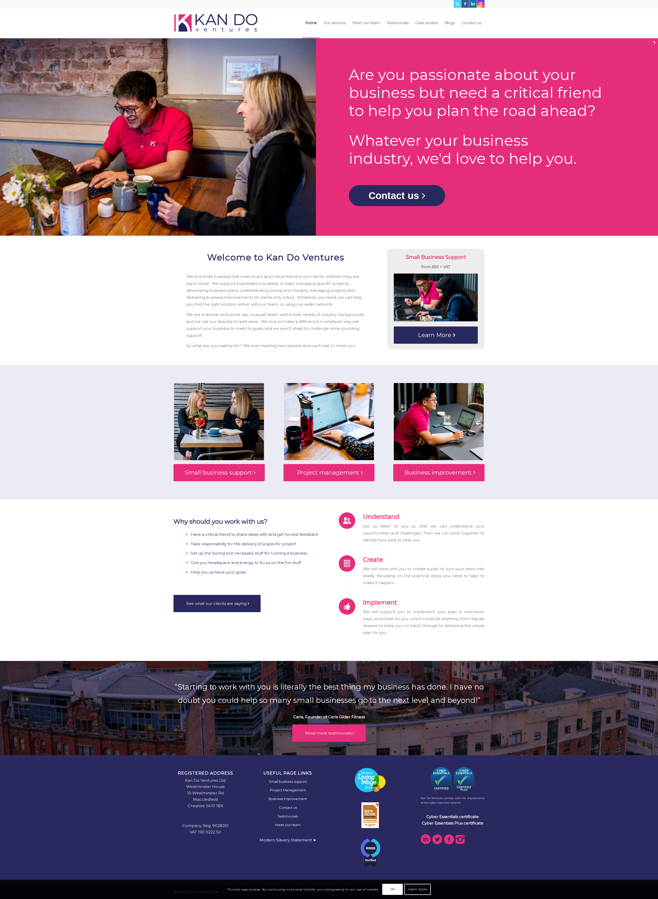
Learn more (417, 889)
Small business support (288, 781)
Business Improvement (288, 799)
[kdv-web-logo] (215, 23)
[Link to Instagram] (481, 4)
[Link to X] (457, 4)
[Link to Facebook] (465, 4)
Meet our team (287, 825)
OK (392, 889)
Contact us (288, 807)
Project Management (288, 790)
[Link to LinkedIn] (473, 4)
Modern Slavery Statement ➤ (287, 840)
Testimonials (288, 816)
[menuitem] (311, 23)
